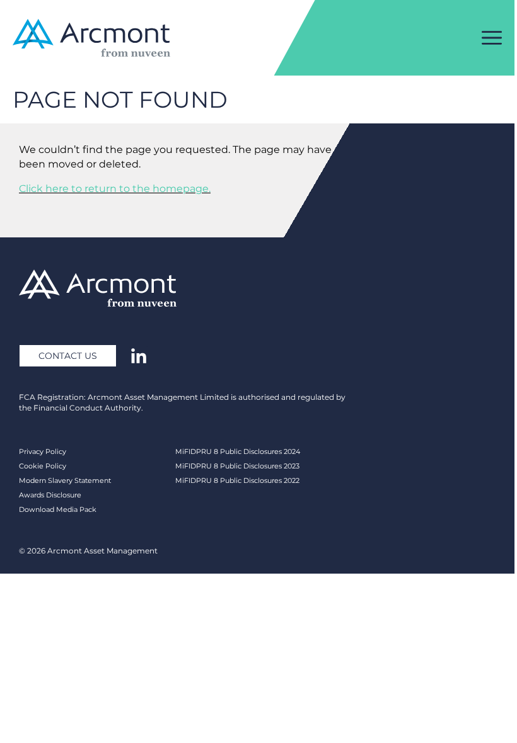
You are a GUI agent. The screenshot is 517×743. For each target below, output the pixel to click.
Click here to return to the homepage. (115, 189)
